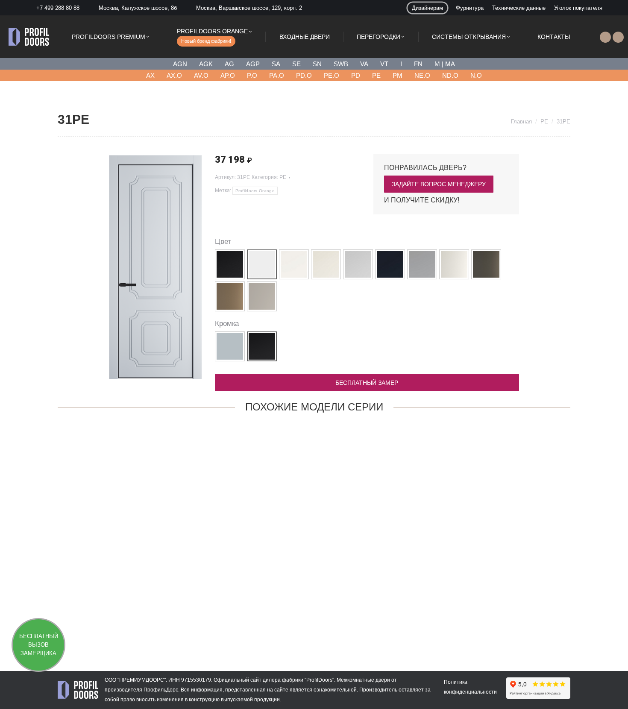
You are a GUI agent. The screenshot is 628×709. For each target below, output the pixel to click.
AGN (180, 63)
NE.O (422, 75)
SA (276, 63)
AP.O (227, 75)
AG (229, 63)
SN (317, 63)
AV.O (201, 75)
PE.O (331, 75)
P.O (252, 75)
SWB (341, 63)
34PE (209, 620)
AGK (206, 63)
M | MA (444, 63)
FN (418, 63)
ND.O (450, 75)
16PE (523, 620)
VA (364, 63)
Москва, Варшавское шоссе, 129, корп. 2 (249, 8)
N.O (476, 75)
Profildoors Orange (255, 190)
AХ (150, 75)
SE (296, 63)
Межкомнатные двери (363, 680)
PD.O (304, 75)
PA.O (276, 75)
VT (384, 63)
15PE (418, 620)
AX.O (174, 75)
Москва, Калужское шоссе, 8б (138, 8)
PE (376, 75)
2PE (104, 620)
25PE (314, 620)
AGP (253, 63)
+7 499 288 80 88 (57, 8)
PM (397, 75)
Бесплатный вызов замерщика (38, 644)
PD (355, 75)
